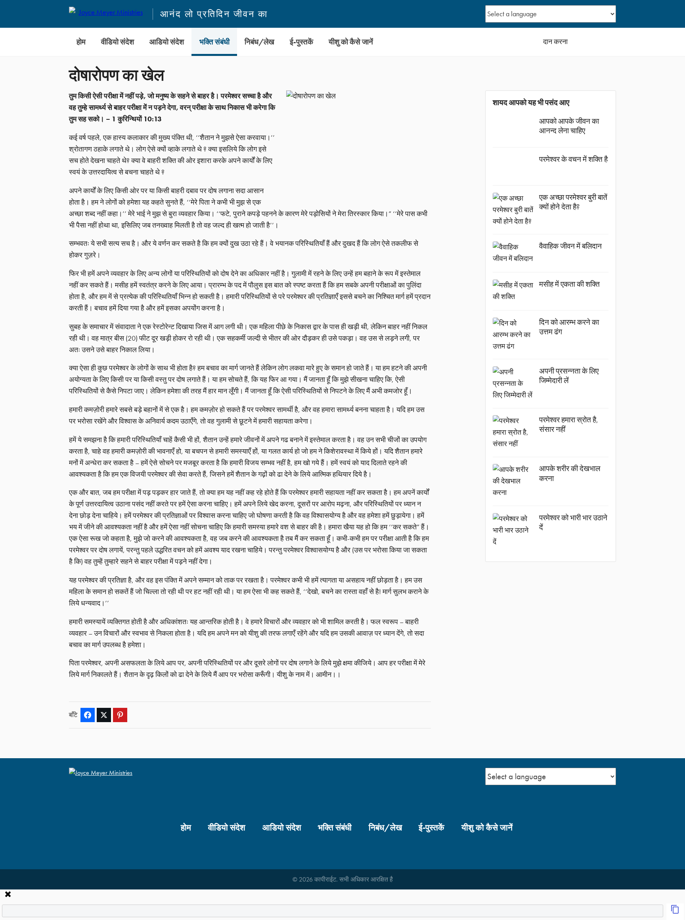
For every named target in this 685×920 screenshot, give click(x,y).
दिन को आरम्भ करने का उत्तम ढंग (569, 327)
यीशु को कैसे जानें (351, 42)
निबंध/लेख (259, 42)
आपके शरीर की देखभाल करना (569, 473)
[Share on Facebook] (87, 715)
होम (81, 42)
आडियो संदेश (166, 42)
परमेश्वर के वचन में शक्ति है (573, 159)
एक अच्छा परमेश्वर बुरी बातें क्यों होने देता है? (573, 202)
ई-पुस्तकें (301, 42)
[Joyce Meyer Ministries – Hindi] (107, 14)
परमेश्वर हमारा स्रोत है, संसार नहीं (568, 424)
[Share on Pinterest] (120, 715)
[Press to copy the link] (675, 911)
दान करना (555, 41)
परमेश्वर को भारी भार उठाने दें (573, 522)
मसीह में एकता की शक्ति (569, 284)
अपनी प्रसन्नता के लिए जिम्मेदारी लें (569, 375)
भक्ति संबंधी (214, 42)
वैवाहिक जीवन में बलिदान (570, 246)
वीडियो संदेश (117, 42)
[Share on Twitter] (104, 715)
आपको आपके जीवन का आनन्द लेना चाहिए (569, 126)
